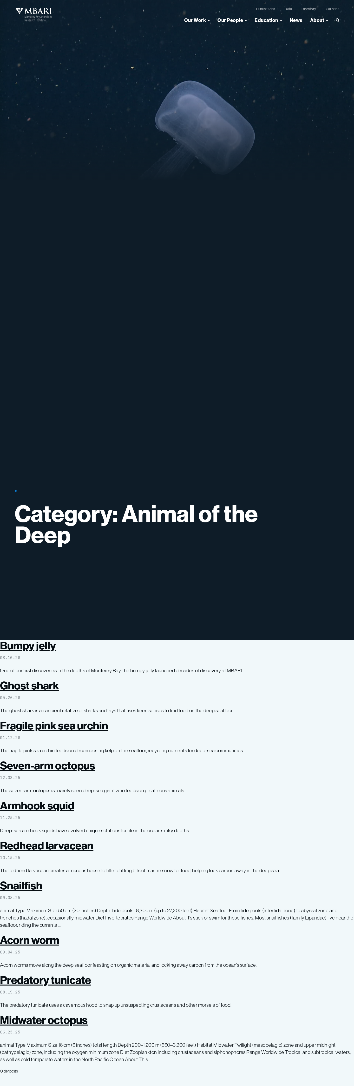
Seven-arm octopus (47, 765)
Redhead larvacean (46, 845)
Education (266, 20)
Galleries (333, 9)
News (296, 20)
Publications (265, 9)
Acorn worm (29, 940)
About (317, 20)
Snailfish (21, 885)
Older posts (9, 1071)
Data (288, 9)
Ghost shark (29, 685)
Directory (309, 9)
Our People (230, 20)
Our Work (195, 20)
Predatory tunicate (45, 980)
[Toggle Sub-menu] (209, 20)
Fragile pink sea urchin (54, 725)
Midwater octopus (44, 1020)
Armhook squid (37, 805)
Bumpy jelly (28, 645)
